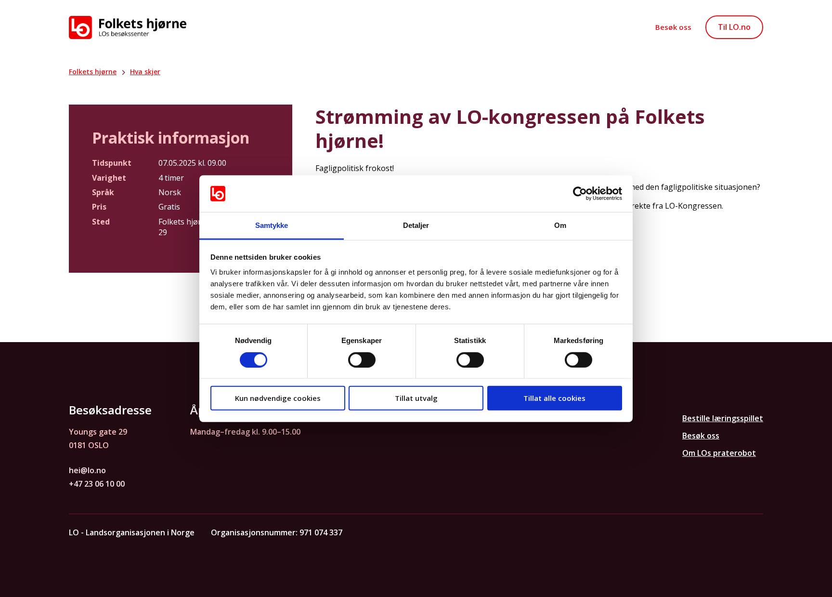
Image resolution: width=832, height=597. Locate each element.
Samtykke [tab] (271, 225)
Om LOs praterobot (719, 453)
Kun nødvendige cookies (278, 398)
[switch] (362, 359)
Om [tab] (560, 225)
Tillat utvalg (416, 398)
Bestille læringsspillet (722, 418)
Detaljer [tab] (416, 225)
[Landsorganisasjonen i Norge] (127, 27)
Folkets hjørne (93, 71)
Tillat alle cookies (554, 398)
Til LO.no (734, 27)
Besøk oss (673, 27)
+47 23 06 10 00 (97, 483)
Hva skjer (145, 71)
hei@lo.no (87, 470)
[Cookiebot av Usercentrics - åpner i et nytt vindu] (580, 193)
